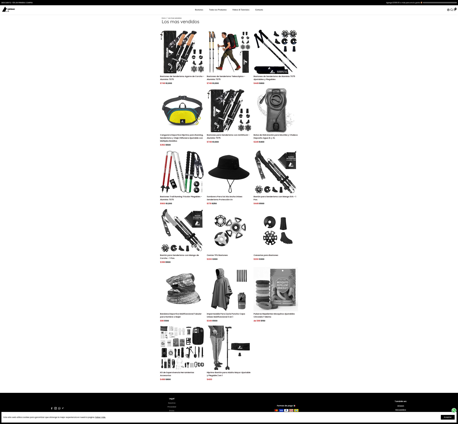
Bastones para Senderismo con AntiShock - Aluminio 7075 (228, 136)
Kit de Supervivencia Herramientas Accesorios (177, 374)
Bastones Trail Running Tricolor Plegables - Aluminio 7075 (181, 198)
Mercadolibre (400, 410)
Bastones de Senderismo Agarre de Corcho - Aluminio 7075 (182, 78)
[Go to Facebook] (51, 408)
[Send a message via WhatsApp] (454, 410)
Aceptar (448, 417)
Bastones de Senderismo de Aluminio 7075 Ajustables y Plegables (274, 78)
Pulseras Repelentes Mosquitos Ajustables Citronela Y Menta (274, 315)
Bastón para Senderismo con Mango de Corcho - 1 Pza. (179, 257)
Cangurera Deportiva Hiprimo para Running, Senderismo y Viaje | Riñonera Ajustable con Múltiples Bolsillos (181, 138)
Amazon (400, 406)
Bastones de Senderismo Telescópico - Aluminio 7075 (226, 78)
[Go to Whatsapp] (59, 408)
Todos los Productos (218, 9)
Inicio (164, 18)
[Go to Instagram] (55, 408)
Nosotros (171, 403)
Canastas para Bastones (266, 255)
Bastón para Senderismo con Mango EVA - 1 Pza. (275, 198)
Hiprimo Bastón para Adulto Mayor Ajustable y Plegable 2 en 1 (228, 374)
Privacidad (172, 407)
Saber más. (100, 417)
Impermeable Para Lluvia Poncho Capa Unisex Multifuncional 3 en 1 (226, 315)
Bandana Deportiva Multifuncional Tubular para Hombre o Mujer (181, 315)
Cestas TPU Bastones (217, 255)
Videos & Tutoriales (240, 9)
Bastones (199, 9)
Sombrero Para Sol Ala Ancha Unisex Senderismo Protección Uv (224, 198)
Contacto (259, 9)
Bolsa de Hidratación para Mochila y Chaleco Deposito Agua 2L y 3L (276, 136)
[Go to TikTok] (63, 408)
